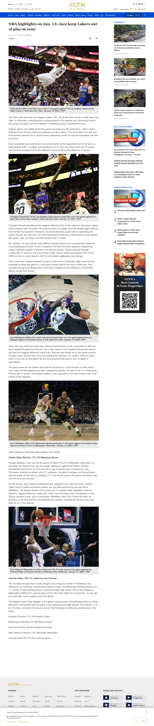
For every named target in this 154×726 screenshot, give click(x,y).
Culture (64, 15)
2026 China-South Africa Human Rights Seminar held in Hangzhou (130, 242)
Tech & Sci (55, 15)
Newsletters (124, 9)
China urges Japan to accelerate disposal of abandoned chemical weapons (129, 112)
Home (10, 15)
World (22, 15)
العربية (31, 9)
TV (139, 15)
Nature (83, 15)
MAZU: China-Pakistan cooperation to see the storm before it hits (129, 221)
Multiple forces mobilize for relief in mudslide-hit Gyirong (129, 80)
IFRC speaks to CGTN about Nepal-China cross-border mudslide (128, 232)
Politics (30, 15)
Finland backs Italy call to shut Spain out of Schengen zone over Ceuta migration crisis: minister (129, 174)
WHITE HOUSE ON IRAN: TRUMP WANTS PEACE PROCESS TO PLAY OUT (128, 163)
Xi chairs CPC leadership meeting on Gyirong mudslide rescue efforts (129, 47)
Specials (60, 706)
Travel (77, 15)
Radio (131, 15)
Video (97, 15)
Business (38, 15)
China (16, 15)
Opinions (46, 15)
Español (17, 9)
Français (25, 9)
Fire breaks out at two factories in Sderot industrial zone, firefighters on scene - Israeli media (129, 152)
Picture (90, 15)
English (10, 9)
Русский (37, 9)
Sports (70, 15)
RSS (115, 9)
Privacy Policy (11, 722)
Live (101, 15)
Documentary (110, 15)
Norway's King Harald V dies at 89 (131, 210)
